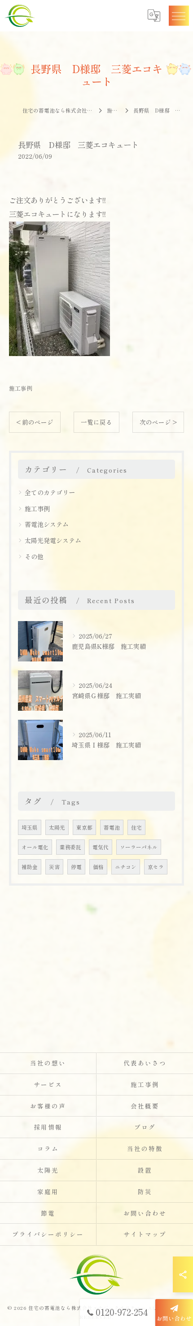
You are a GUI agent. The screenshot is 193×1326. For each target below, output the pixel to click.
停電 (76, 866)
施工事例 (20, 388)
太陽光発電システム (53, 540)
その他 (34, 556)
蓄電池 (112, 827)
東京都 (84, 827)
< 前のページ (34, 421)
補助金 (30, 866)
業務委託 (70, 847)
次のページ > (158, 421)
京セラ (156, 866)
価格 (98, 866)
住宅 (136, 827)
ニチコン (125, 866)
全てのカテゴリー (50, 492)
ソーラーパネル (139, 847)
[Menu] (179, 16)
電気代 (100, 847)
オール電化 (35, 847)
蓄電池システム (47, 524)
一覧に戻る (96, 421)
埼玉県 (30, 827)
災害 (54, 866)
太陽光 (57, 827)
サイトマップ (145, 1234)
